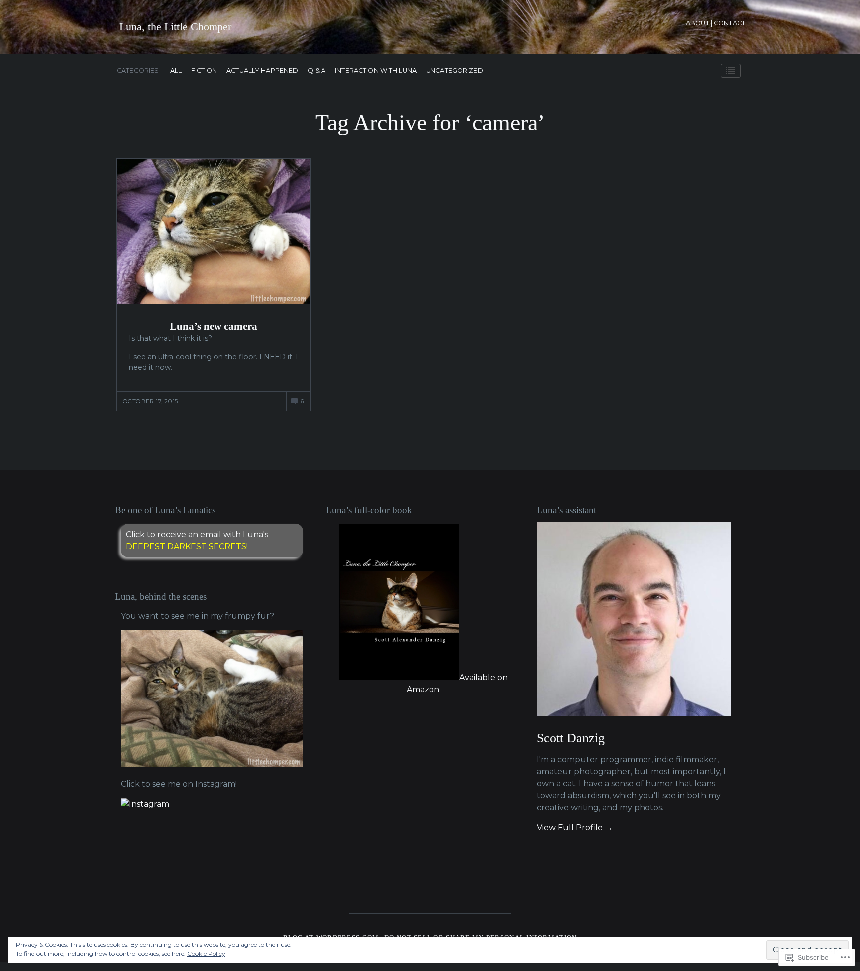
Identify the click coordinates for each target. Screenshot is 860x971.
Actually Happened (262, 71)
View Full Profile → (575, 827)
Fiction (204, 71)
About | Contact (715, 23)
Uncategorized (454, 71)
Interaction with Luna (376, 71)
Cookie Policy (206, 953)
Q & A (316, 71)
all (176, 71)
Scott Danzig (571, 738)
